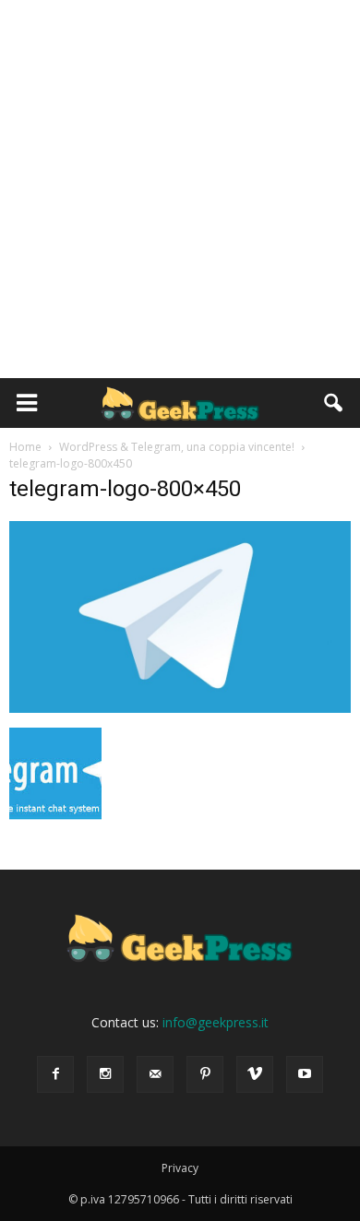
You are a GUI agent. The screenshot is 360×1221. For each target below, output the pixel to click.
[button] (334, 403)
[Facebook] (55, 1074)
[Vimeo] (254, 1074)
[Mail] (155, 1074)
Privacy (180, 1168)
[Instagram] (105, 1074)
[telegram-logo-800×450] (180, 708)
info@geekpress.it (215, 1022)
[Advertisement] (180, 189)
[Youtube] (304, 1074)
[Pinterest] (204, 1074)
